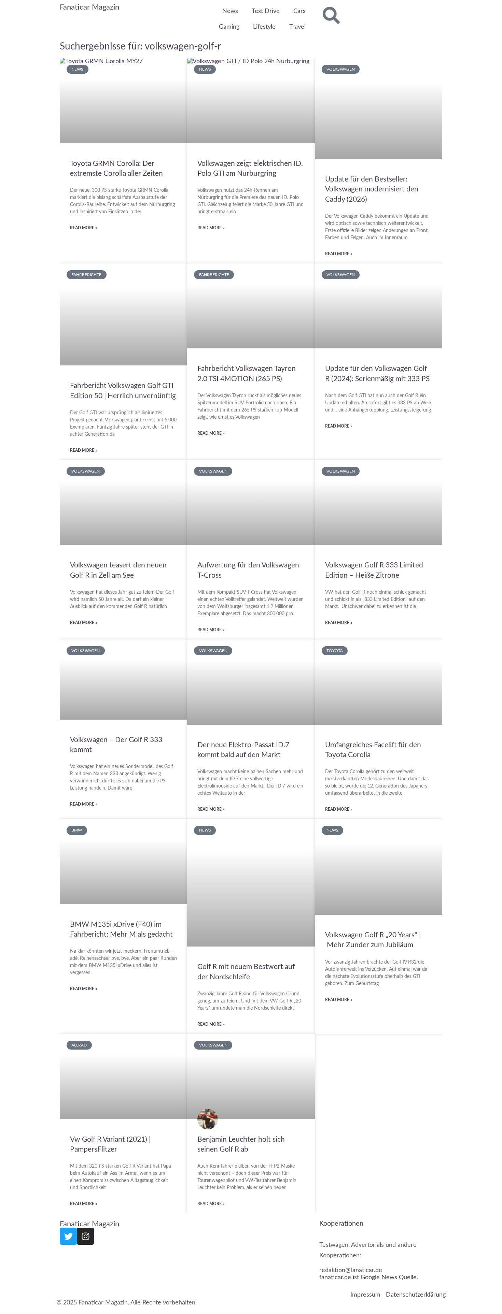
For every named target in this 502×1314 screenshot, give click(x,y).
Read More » (83, 228)
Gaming (229, 27)
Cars (299, 11)
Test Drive (266, 11)
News (230, 11)
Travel (297, 27)
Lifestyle (264, 27)
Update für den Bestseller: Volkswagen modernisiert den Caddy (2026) (371, 189)
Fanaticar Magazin (89, 7)
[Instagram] (85, 1236)
